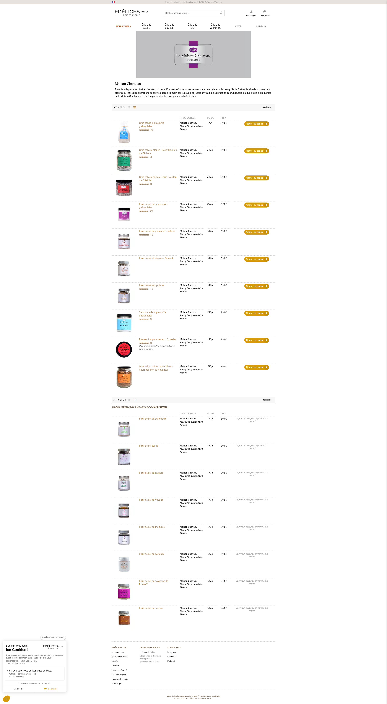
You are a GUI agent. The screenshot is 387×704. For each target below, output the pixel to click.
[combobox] (194, 13)
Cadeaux (261, 26)
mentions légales (119, 674)
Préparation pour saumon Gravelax (157, 339)
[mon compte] (251, 12)
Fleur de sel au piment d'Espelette (157, 231)
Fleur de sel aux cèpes (151, 608)
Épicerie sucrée (169, 26)
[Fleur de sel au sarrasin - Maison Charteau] (125, 564)
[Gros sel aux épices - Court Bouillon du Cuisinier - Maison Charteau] (125, 187)
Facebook (171, 656)
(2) (151, 157)
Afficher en (119, 107)
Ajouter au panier (254, 123)
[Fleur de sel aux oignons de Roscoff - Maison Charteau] (125, 591)
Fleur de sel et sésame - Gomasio (156, 258)
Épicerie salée (146, 26)
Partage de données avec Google (22, 674)
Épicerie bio (192, 26)
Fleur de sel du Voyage (151, 499)
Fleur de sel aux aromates (152, 418)
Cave (238, 26)
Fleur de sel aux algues (151, 472)
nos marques (117, 683)
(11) (151, 235)
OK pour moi (50, 689)
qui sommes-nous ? (120, 656)
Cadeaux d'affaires (147, 651)
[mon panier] (265, 12)
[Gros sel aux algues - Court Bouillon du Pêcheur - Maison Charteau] (125, 160)
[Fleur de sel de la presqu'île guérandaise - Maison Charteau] (125, 214)
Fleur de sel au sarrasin (151, 554)
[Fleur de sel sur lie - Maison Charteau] (125, 456)
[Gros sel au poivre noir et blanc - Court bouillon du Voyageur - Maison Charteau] (125, 377)
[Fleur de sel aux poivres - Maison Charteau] (125, 295)
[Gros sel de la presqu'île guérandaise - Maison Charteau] (125, 133)
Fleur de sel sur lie (148, 445)
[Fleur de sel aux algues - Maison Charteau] (125, 483)
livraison (115, 665)
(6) (151, 343)
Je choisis (19, 689)
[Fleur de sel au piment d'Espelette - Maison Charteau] (125, 241)
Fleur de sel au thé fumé (152, 527)
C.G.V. (115, 660)
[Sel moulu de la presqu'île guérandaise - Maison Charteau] (125, 323)
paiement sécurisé (119, 669)
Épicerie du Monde (215, 26)
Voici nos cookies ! (16, 677)
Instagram (171, 651)
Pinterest (171, 660)
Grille (128, 107)
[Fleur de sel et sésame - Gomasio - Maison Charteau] (125, 268)
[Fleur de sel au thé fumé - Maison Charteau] (125, 537)
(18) (151, 130)
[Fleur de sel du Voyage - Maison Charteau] (125, 510)
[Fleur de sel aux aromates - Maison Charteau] (125, 429)
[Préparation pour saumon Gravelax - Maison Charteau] (125, 350)
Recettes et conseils (120, 678)
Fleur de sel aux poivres (151, 285)
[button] (6, 698)
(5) (151, 184)
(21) (151, 211)
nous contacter (118, 651)
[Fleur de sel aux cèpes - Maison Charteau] (125, 618)
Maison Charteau (188, 123)
